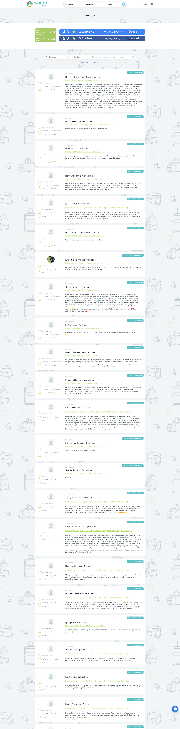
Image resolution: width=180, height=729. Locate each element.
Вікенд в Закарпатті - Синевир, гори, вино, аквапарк (85, 626)
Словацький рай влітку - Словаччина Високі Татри (84, 80)
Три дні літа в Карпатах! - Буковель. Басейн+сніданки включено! (90, 125)
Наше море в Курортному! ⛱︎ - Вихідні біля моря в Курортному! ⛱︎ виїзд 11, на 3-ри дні (98, 208)
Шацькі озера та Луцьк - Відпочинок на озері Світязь (85, 263)
